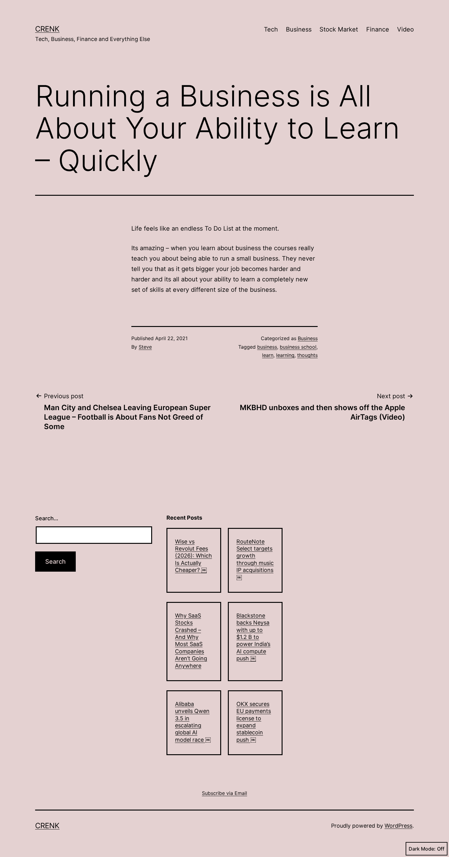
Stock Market (338, 29)
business (267, 347)
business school (298, 347)
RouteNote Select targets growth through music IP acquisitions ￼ (255, 559)
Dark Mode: (422, 849)
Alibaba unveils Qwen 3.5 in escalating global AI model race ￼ (193, 722)
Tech (271, 29)
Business (299, 29)
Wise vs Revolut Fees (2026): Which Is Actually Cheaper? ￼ (193, 555)
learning (285, 355)
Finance (377, 29)
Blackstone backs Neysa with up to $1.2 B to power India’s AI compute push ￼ (253, 637)
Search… (46, 518)
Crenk (47, 28)
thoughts (307, 355)
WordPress (398, 825)
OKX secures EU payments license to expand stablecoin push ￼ (253, 722)
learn (267, 355)
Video (405, 29)
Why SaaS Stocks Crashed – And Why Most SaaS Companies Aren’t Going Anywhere (191, 640)
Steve (145, 347)
